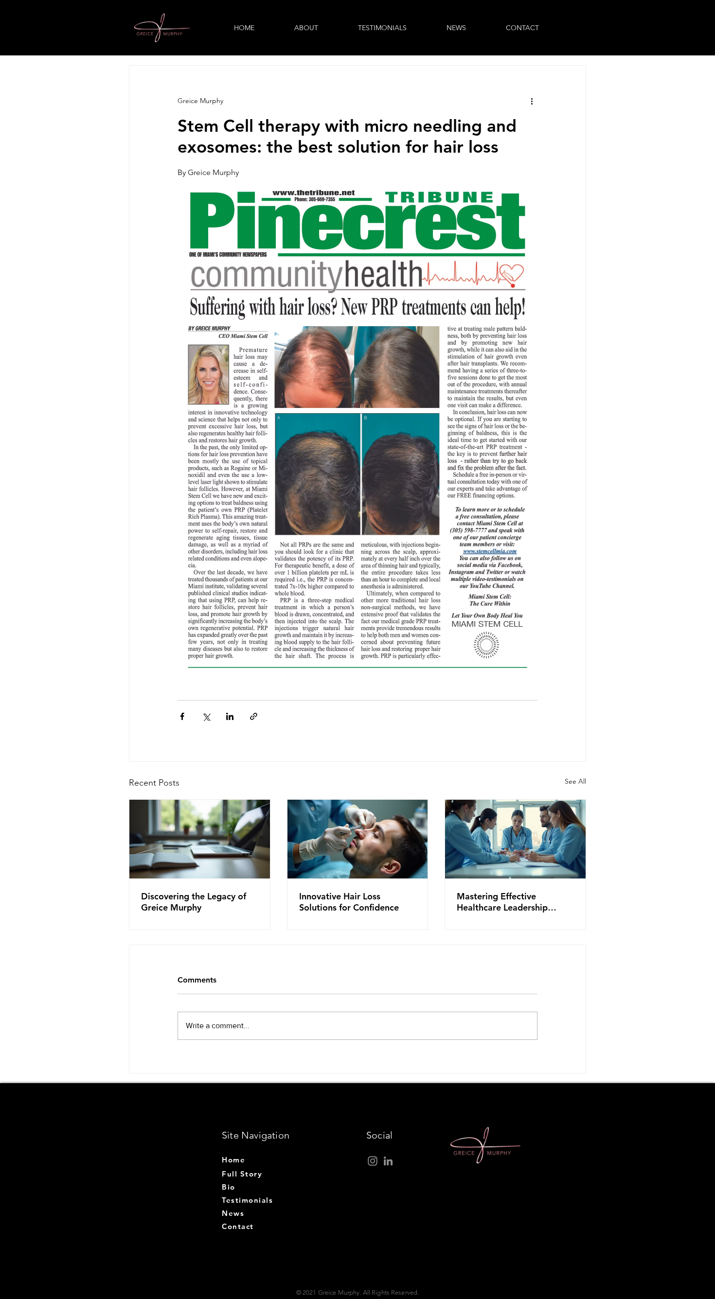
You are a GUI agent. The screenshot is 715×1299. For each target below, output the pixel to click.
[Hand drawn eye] (162, 28)
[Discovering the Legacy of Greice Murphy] (199, 839)
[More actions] (531, 100)
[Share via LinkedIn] (229, 716)
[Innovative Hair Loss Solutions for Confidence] (357, 839)
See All (575, 781)
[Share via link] (253, 716)
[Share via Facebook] (182, 716)
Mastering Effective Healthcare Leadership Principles (502, 902)
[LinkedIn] (388, 1161)
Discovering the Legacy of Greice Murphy (193, 902)
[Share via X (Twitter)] (206, 716)
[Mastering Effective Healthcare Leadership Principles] (515, 839)
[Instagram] (372, 1161)
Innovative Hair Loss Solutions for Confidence (349, 902)
